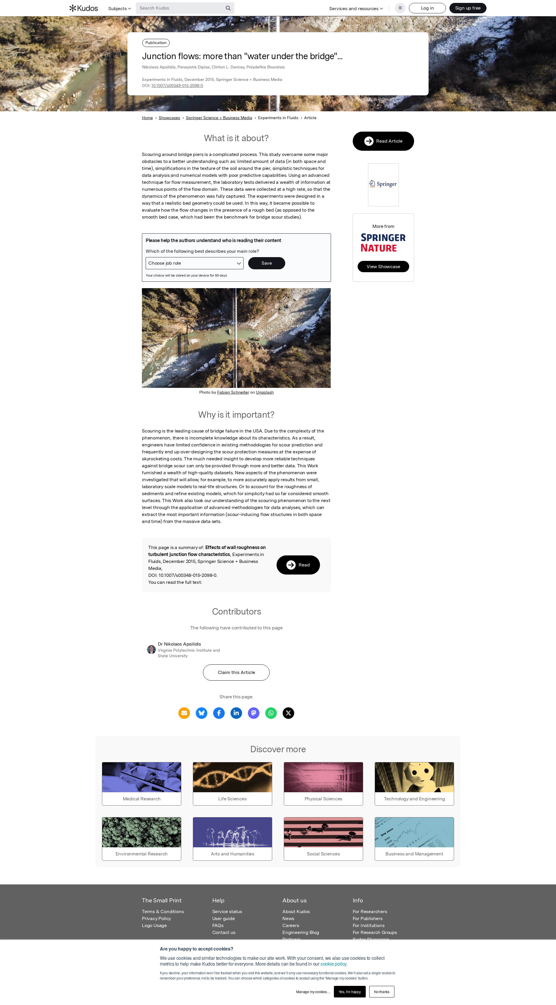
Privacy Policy (156, 918)
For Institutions (369, 925)
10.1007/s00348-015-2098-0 (177, 85)
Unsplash (265, 392)
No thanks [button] (381, 991)
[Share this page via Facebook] (219, 712)
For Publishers (368, 918)
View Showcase (383, 266)
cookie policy (333, 963)
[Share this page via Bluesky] (201, 712)
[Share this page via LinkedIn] (236, 712)
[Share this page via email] (184, 712)
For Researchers (370, 911)
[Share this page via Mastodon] (253, 712)
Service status (227, 911)
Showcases (169, 117)
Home (147, 117)
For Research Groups (375, 932)
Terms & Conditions (163, 911)
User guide (223, 918)
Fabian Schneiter (233, 392)
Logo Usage (154, 925)
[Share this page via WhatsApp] (271, 712)
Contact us (223, 932)
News (288, 918)
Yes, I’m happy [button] (350, 991)
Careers (290, 925)
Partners (291, 939)
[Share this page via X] (288, 712)
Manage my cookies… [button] (313, 991)
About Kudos (296, 911)
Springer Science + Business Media (219, 117)
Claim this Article (236, 672)
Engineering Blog (300, 932)
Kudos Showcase (371, 939)
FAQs (218, 925)
